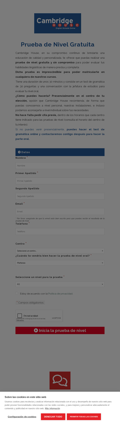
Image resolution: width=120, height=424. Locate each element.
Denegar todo (53, 417)
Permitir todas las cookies (84, 417)
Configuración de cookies (22, 417)
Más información (52, 408)
